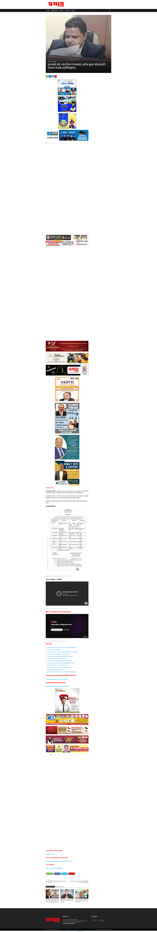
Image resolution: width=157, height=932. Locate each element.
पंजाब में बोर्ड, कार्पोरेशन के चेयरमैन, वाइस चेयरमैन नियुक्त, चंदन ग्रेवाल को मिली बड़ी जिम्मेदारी (61, 647)
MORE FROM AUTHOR (60, 886)
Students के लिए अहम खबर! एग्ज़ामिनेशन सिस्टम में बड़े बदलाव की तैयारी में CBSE (60, 663)
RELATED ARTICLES (50, 886)
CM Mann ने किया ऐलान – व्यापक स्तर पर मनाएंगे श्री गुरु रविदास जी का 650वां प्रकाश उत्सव (62, 652)
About (97, 929)
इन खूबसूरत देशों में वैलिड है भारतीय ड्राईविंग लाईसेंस (55, 669)
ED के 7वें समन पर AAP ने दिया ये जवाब (53, 649)
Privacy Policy (105, 929)
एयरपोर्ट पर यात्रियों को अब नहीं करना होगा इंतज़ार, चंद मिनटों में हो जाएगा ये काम (59, 667)
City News (67, 10)
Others (73, 10)
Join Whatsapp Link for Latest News (57, 679)
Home (48, 10)
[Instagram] (96, 920)
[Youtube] (102, 920)
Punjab (61, 10)
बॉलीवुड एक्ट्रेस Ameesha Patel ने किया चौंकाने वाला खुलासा (57, 665)
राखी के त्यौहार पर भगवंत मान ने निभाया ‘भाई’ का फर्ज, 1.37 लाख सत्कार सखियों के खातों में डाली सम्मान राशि (81, 900)
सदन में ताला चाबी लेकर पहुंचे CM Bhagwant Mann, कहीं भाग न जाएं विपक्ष (55, 882)
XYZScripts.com (84, 931)
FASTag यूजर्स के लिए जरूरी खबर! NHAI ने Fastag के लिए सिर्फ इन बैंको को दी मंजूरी (61, 671)
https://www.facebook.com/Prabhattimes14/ (59, 861)
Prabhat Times (50, 854)
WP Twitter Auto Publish (74, 931)
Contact (110, 929)
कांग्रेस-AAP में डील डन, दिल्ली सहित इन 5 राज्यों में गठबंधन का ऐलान (58, 654)
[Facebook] (50, 76)
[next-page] (48, 904)
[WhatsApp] (47, 76)
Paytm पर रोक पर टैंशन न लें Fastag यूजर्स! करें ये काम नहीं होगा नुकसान (59, 660)
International (54, 10)
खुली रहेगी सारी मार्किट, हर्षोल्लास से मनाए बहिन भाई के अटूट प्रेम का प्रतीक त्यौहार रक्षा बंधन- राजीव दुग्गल (67, 900)
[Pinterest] (55, 76)
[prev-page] (46, 904)
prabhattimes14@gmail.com (69, 923)
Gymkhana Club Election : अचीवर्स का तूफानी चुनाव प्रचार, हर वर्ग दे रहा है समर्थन (79, 882)
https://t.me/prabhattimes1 (54, 868)
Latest (50, 13)
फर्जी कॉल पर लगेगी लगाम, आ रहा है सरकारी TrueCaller (56, 658)
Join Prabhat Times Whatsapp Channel (57, 686)
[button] (109, 10)
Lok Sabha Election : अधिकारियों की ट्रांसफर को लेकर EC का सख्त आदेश (60, 656)
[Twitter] (52, 76)
